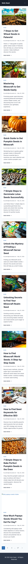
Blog (5, 27)
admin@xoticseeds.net (10, 40)
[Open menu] (24, 3)
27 (18, 548)
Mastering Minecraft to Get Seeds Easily (12, 86)
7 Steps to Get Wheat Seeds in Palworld (12, 34)
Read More (8, 55)
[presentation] (14, 17)
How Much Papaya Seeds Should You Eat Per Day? (13, 518)
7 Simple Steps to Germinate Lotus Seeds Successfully (14, 194)
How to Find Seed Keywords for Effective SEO (13, 412)
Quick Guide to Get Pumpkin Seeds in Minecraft (13, 141)
